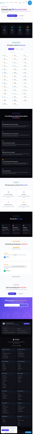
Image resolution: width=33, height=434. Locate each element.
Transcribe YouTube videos (21, 356)
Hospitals (19, 380)
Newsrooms (4, 366)
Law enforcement (5, 377)
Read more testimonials (15, 276)
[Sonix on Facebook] (13, 345)
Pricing (24, 2)
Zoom (18, 393)
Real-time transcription (5, 357)
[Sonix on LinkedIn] (17, 345)
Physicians (19, 378)
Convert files (20, 3)
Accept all (5, 430)
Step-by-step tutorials (20, 408)
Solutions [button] (11, 2)
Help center (19, 405)
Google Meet (19, 396)
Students (19, 369)
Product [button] (7, 2)
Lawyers (4, 383)
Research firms (4, 368)
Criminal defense (5, 380)
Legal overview (4, 375)
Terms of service (18, 432)
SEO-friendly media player (21, 353)
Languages (4, 405)
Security (19, 424)
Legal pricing (4, 387)
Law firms (4, 381)
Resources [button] (16, 2)
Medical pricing (20, 381)
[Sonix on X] (15, 345)
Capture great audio (20, 411)
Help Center (10, 324)
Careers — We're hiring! (21, 420)
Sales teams (4, 369)
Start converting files (11, 15)
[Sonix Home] (3, 3)
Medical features (20, 377)
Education (4, 365)
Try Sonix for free (30, 3)
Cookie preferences (24, 432)
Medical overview (20, 375)
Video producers (20, 368)
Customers (4, 420)
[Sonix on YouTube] (20, 345)
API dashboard (4, 396)
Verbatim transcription (5, 356)
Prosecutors (4, 378)
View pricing (21, 15)
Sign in (26, 2)
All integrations (20, 399)
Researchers (19, 365)
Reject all (13, 430)
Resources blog (4, 411)
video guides (17, 324)
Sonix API (4, 393)
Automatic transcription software (7, 353)
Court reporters (4, 384)
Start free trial (11, 293)
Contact (19, 423)
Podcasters (19, 366)
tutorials (13, 324)
